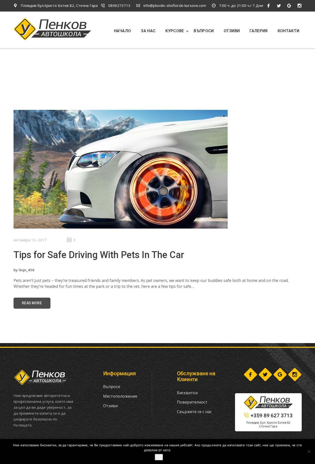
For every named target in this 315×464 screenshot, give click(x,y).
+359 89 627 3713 (272, 416)
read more (32, 303)
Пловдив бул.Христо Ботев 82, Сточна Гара (59, 5)
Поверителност (192, 402)
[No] (308, 451)
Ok (159, 457)
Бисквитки (187, 392)
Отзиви (110, 405)
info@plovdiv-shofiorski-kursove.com (174, 5)
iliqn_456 (26, 269)
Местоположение (120, 396)
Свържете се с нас (194, 411)
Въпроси (111, 386)
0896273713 (118, 5)
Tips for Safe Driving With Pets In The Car (99, 254)
